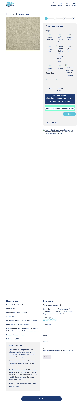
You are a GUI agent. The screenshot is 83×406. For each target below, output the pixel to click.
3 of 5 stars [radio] (49, 319)
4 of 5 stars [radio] (52, 319)
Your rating (47, 317)
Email (45, 341)
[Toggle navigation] (74, 3)
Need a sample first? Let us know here (60, 108)
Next (69, 114)
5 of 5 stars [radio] (55, 319)
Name (45, 335)
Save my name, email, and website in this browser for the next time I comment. (58, 351)
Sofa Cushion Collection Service (59, 132)
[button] (53, 3)
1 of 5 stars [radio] (44, 319)
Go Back (42, 399)
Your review (47, 324)
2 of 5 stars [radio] (47, 319)
